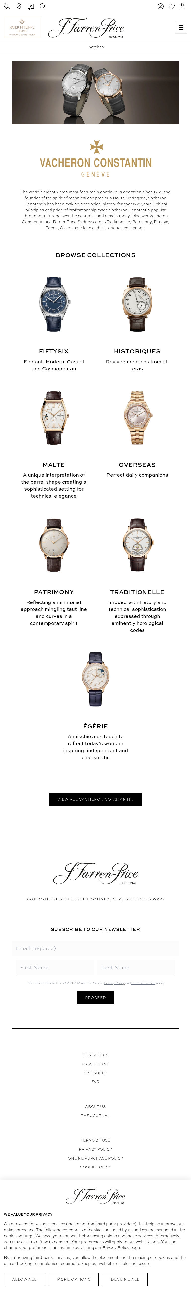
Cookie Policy (95, 1167)
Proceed (95, 997)
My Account (95, 1064)
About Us (95, 1106)
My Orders (95, 1073)
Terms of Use (95, 1140)
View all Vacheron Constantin (95, 799)
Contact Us (96, 1055)
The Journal (95, 1115)
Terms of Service (143, 983)
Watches (95, 47)
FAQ (95, 1081)
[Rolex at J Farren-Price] (152, 27)
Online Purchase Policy (95, 1158)
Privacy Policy (114, 983)
